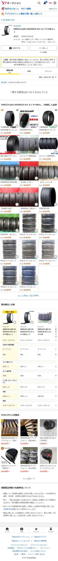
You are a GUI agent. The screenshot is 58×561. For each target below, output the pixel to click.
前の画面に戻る (9, 20)
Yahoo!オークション (21, 537)
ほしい (45, 48)
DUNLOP (17, 26)
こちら (28, 65)
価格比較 (9, 71)
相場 (29, 71)
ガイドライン (45, 548)
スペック (48, 71)
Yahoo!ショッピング (21, 541)
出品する (16, 48)
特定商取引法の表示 (20, 551)
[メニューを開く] (55, 3)
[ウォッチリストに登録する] (14, 322)
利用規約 (11, 548)
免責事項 (6, 509)
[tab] (9, 71)
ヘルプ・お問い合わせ (36, 554)
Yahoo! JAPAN (40, 541)
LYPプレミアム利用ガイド (27, 548)
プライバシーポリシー (19, 545)
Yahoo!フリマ (40, 537)
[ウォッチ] (17, 126)
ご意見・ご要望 (19, 554)
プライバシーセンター (38, 545)
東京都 (3, 82)
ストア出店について (38, 551)
